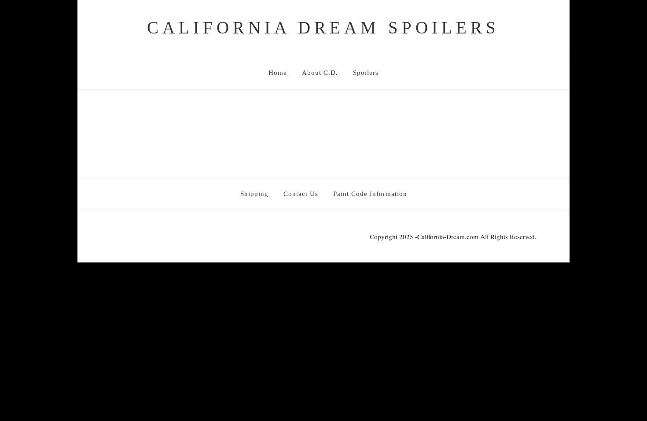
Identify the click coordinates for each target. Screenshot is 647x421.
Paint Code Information (370, 193)
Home (277, 72)
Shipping (254, 193)
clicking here (241, 131)
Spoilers (366, 72)
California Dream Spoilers (323, 27)
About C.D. (320, 72)
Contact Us (300, 193)
